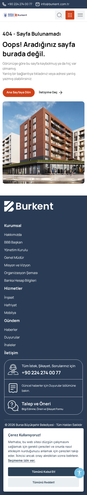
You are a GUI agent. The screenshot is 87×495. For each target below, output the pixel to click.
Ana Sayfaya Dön (19, 92)
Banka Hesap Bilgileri (20, 280)
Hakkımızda (13, 234)
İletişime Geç (48, 92)
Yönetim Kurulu (16, 249)
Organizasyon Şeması (21, 272)
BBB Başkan (13, 242)
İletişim (11, 352)
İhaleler (10, 345)
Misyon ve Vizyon (17, 265)
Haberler (11, 329)
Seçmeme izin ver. (21, 460)
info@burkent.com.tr (54, 4)
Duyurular (12, 337)
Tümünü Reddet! (44, 482)
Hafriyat (10, 305)
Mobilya (10, 312)
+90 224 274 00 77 (19, 4)
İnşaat (9, 297)
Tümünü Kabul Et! (43, 471)
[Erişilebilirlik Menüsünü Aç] (79, 473)
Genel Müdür (14, 257)
